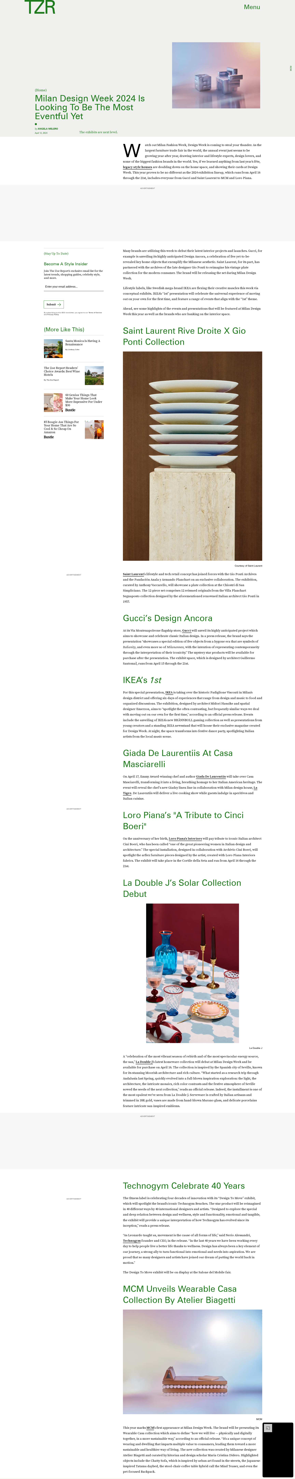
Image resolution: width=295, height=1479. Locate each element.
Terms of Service (95, 312)
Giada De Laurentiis (211, 776)
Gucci (187, 630)
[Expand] (266, 1426)
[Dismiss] (289, 1426)
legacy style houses (137, 167)
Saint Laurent (133, 574)
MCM (150, 1427)
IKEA (169, 692)
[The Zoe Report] (40, 7)
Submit (51, 304)
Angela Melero (48, 128)
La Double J (144, 1062)
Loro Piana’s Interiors (185, 838)
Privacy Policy (53, 314)
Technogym (132, 1240)
